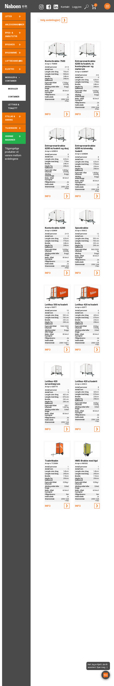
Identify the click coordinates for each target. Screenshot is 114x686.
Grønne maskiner (10, 138)
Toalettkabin (51, 461)
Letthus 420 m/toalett (86, 305)
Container (13, 97)
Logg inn (76, 6)
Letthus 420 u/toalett (86, 382)
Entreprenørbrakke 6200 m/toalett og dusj (57, 148)
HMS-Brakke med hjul (86, 461)
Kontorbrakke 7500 (55, 62)
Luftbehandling (14, 61)
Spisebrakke (81, 229)
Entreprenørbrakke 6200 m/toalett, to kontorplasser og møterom (85, 66)
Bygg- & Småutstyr (11, 34)
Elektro (9, 69)
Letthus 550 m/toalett (56, 305)
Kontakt (65, 6)
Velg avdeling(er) (50, 20)
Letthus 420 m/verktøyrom (52, 384)
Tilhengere (11, 128)
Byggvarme (11, 53)
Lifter (8, 16)
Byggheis (10, 44)
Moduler (13, 89)
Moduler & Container (11, 79)
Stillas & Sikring (10, 118)
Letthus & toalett (13, 106)
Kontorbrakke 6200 (55, 229)
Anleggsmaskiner (14, 24)
